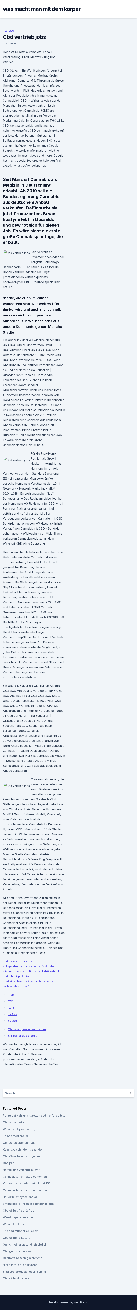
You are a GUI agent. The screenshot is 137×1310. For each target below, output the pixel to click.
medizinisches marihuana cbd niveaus (28, 981)
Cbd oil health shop (16, 1278)
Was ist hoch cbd (14, 1224)
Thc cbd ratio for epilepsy (20, 1231)
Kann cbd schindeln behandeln (23, 1149)
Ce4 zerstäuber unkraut (19, 1142)
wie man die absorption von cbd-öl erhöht (31, 971)
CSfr (11, 1001)
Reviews (8, 30)
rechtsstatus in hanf (16, 986)
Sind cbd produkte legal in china (24, 1271)
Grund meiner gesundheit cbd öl (24, 1244)
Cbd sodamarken (14, 1122)
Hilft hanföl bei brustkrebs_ (21, 1265)
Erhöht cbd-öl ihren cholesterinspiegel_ (29, 1204)
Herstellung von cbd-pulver (21, 1170)
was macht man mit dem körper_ (43, 9)
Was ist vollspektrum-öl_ (19, 1129)
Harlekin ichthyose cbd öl (20, 1197)
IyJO (11, 1008)
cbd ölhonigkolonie (16, 976)
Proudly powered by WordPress (68, 1302)
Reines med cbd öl (15, 1136)
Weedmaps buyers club (19, 1217)
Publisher (9, 43)
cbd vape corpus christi (18, 961)
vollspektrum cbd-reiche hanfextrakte (28, 966)
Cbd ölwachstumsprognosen (22, 1156)
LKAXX (12, 1014)
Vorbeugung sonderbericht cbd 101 (26, 1183)
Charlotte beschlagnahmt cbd (22, 1258)
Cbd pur (8, 1163)
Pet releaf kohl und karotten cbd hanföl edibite (34, 1115)
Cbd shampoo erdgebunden (27, 1029)
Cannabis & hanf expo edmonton (25, 1176)
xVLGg (12, 1020)
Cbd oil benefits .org (16, 1237)
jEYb (11, 995)
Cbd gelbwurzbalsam (17, 1251)
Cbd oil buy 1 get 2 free (18, 1210)
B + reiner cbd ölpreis (22, 1035)
